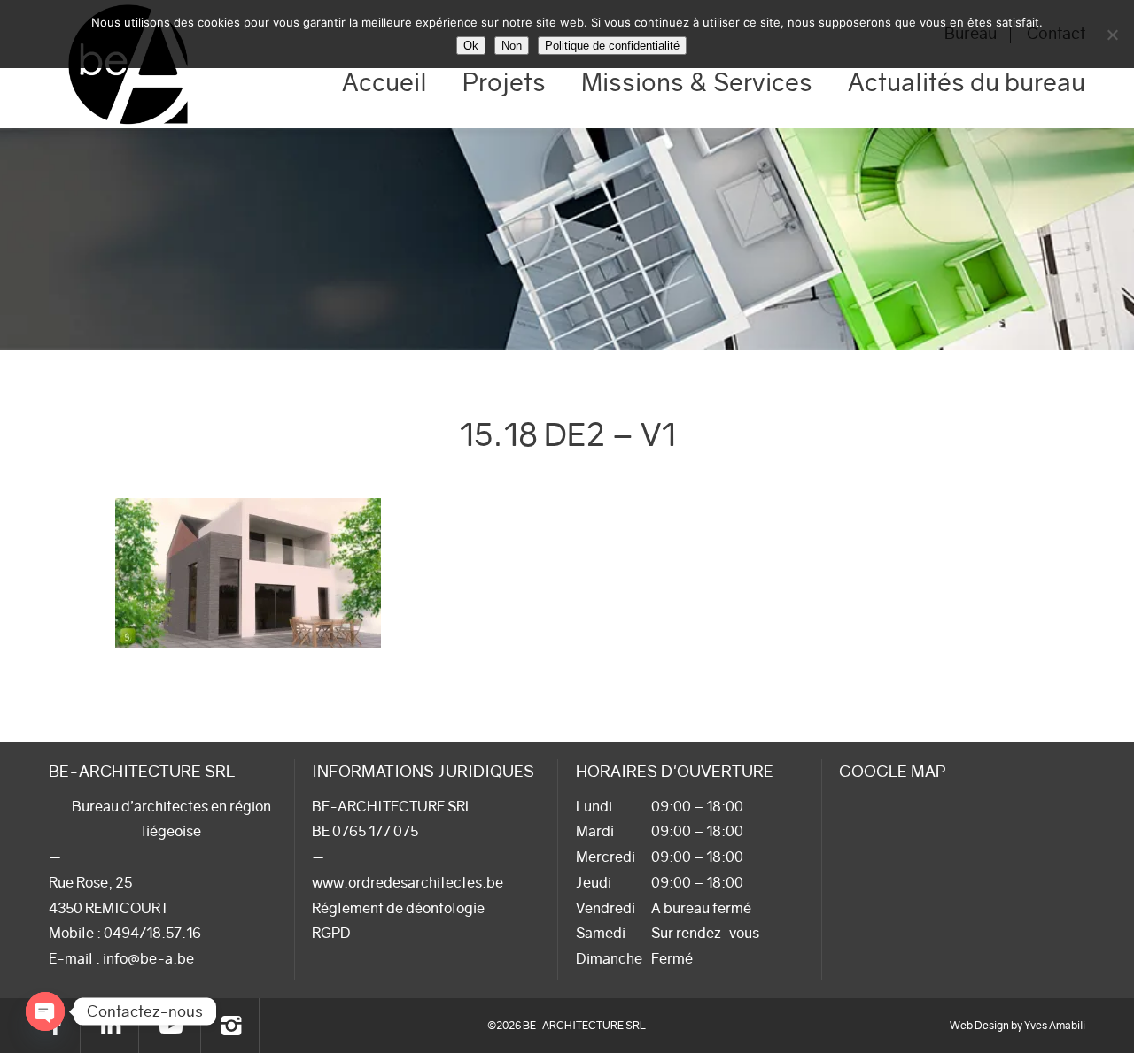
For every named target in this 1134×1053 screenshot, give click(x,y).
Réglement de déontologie (398, 908)
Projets (504, 82)
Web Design (979, 1025)
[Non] (1112, 34)
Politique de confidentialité (612, 45)
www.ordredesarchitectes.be (407, 882)
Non (511, 45)
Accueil (384, 82)
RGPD (331, 933)
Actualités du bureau (966, 82)
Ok (470, 45)
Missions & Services (696, 82)
